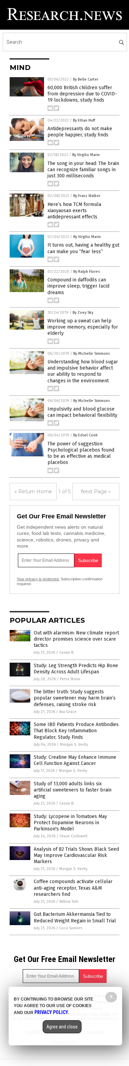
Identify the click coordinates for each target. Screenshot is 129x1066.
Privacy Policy (51, 1012)
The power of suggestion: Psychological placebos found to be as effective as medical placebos (80, 453)
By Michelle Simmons (91, 353)
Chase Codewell (73, 836)
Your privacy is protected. (38, 579)
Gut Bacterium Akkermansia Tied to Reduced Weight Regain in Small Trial (75, 917)
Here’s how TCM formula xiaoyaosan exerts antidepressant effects (74, 210)
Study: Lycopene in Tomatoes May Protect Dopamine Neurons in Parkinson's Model (70, 823)
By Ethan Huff (84, 120)
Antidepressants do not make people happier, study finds (79, 132)
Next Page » (96, 491)
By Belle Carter (85, 79)
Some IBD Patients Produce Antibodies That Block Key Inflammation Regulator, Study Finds (76, 731)
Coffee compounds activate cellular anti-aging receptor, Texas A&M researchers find (73, 888)
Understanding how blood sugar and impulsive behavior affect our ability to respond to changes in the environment (82, 371)
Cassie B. (66, 652)
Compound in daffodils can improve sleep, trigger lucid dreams (78, 286)
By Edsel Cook (85, 435)
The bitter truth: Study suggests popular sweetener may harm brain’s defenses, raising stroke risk (75, 698)
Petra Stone (70, 679)
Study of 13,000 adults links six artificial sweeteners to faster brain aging (72, 790)
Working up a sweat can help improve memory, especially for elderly (82, 327)
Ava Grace (68, 712)
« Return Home (33, 491)
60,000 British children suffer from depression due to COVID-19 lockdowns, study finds (82, 94)
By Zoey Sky (83, 312)
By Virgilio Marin (86, 155)
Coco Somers (70, 928)
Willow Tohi (68, 901)
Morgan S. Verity (74, 744)
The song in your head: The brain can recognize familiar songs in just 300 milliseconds (83, 170)
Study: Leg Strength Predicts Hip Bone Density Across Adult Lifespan (76, 669)
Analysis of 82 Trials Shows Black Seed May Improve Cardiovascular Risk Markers (76, 855)
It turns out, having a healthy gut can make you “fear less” (83, 248)
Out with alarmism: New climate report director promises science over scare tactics (76, 639)
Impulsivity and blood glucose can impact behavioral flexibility (82, 412)
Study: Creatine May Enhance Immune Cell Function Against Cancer (75, 760)
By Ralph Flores (86, 271)
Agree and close (62, 1026)
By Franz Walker (86, 196)
